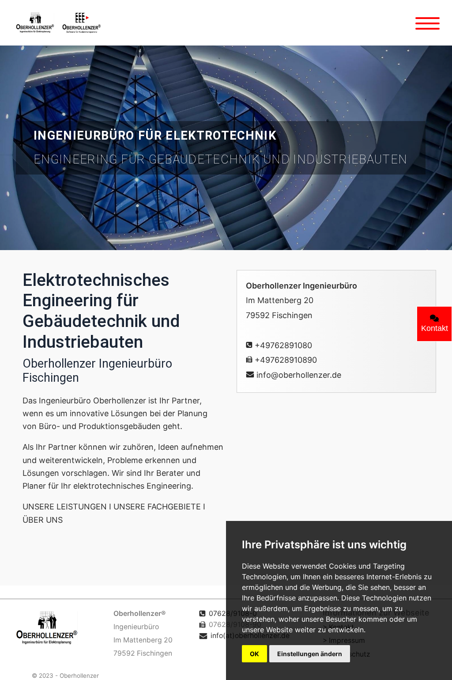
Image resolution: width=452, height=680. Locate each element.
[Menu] (427, 23)
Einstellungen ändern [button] (309, 653)
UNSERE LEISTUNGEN (65, 506)
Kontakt (434, 328)
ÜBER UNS (43, 519)
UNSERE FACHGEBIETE (157, 506)
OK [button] (254, 653)
